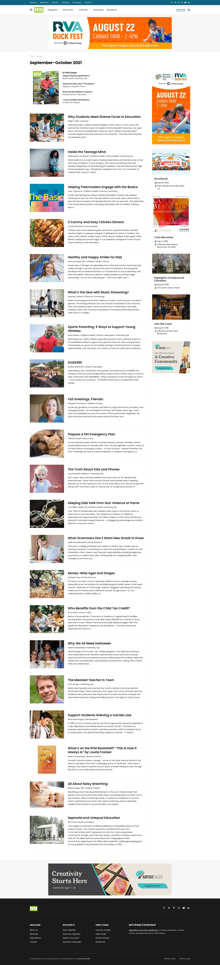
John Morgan (73, 684)
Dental (106, 261)
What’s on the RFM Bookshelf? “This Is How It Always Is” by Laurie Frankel (102, 750)
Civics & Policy (85, 612)
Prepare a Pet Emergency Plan (91, 434)
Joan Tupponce (75, 191)
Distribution (44, 2)
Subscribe (180, 10)
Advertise (65, 2)
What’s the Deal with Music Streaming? (98, 292)
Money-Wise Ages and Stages (91, 573)
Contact (88, 2)
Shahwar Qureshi (75, 296)
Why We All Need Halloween (89, 643)
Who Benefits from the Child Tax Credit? (99, 608)
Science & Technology (94, 296)
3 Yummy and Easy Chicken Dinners (96, 222)
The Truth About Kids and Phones (94, 469)
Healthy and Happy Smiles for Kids (95, 257)
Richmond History (86, 822)
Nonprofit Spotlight (94, 366)
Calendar (83, 9)
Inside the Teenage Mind (87, 152)
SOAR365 (75, 362)
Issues (39, 56)
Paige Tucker (73, 121)
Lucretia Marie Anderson (78, 473)
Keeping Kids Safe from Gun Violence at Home (103, 503)
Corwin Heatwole (75, 226)
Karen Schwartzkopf (77, 647)
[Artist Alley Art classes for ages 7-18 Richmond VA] (171, 372)
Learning (84, 121)
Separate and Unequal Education (94, 818)
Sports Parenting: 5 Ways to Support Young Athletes (101, 329)
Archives (55, 2)
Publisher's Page (95, 403)
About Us (33, 2)
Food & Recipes (91, 226)
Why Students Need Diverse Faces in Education (104, 117)
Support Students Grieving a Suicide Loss (99, 715)
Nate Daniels (73, 335)
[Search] (188, 10)
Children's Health (97, 156)
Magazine (52, 9)
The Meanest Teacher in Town (91, 680)
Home (32, 56)
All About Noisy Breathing (88, 784)
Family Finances (95, 542)
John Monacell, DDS (76, 261)
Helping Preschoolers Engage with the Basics (103, 187)
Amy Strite (72, 612)
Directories (68, 9)
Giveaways (98, 9)
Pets (91, 438)
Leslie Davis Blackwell (77, 542)
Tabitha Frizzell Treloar (78, 438)
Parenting (113, 191)
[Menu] (31, 10)
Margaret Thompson (77, 403)
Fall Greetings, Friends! (85, 399)
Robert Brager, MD (76, 788)
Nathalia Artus (74, 577)
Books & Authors (94, 756)
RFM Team (72, 822)
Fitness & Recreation (106, 335)
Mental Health (113, 156)
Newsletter (112, 9)
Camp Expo (76, 2)
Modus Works (84, 958)
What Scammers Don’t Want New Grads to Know (106, 538)
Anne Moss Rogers (76, 719)
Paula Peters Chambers (78, 156)
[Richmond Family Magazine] (38, 10)
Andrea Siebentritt (76, 366)
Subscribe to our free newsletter (143, 930)
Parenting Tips (127, 156)
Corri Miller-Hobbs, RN (77, 507)
